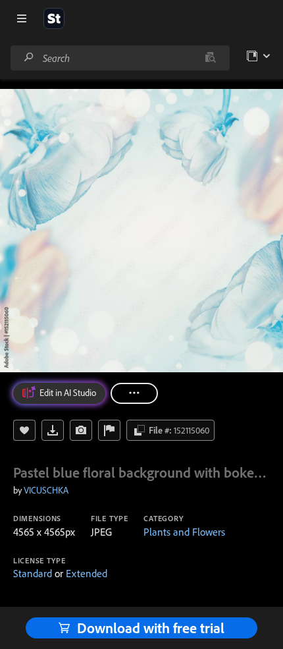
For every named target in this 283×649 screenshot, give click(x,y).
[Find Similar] (81, 430)
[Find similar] (210, 58)
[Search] (29, 57)
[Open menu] (22, 18)
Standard (32, 573)
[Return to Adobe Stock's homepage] (53, 18)
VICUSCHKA (46, 490)
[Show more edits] (134, 393)
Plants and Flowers (184, 531)
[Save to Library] (24, 430)
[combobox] (120, 58)
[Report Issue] (109, 430)
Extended (86, 573)
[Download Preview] (52, 430)
